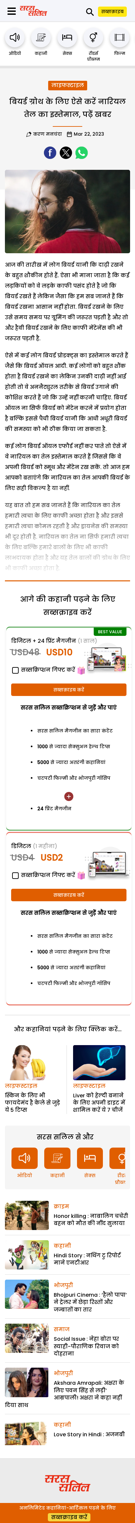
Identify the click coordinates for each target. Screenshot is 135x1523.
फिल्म (119, 53)
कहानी (41, 53)
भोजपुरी (63, 1285)
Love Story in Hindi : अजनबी (89, 1434)
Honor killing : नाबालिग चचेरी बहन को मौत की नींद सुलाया (91, 1219)
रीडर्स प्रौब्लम (93, 56)
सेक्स (67, 53)
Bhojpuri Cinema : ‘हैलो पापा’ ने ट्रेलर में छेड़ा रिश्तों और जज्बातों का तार (90, 1302)
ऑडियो (15, 53)
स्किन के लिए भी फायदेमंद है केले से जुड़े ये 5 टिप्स (32, 1103)
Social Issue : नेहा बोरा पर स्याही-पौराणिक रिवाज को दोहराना (86, 1346)
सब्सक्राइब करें (68, 689)
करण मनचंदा (47, 134)
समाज (61, 1329)
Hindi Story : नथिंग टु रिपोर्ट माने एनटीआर (87, 1259)
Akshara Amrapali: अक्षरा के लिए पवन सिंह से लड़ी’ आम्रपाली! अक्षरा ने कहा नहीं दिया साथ (64, 1394)
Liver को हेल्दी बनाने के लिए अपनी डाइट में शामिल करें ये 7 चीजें (99, 1103)
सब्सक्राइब (112, 11)
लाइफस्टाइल (67, 85)
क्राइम (61, 1206)
